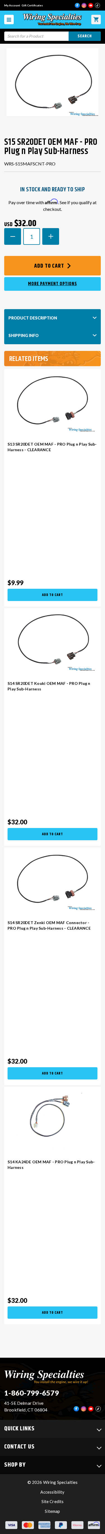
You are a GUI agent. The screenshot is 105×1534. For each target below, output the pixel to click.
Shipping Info (23, 335)
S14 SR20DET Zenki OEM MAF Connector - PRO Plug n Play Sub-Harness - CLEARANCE (49, 925)
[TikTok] (97, 5)
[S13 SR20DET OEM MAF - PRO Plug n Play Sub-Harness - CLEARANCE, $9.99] (52, 400)
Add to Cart (50, 266)
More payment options (52, 283)
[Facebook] (77, 5)
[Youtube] (90, 5)
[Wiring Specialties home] (46, 1376)
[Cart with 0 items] (96, 19)
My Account (12, 5)
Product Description (32, 318)
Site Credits (52, 1501)
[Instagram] (84, 5)
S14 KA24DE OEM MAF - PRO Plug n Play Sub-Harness (51, 1164)
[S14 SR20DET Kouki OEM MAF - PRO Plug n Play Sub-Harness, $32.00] (52, 639)
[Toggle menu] (9, 19)
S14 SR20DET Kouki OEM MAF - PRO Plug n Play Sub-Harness (49, 686)
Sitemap (52, 1511)
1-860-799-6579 (31, 1393)
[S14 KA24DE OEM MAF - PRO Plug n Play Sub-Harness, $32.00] (52, 1118)
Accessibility (52, 1491)
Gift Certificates (32, 5)
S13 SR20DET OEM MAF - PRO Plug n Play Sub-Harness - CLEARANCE (52, 447)
